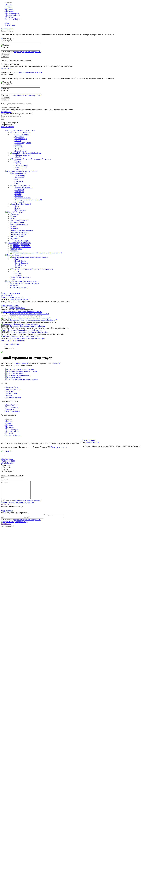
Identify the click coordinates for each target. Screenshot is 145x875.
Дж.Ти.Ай (19, 137)
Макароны (19, 177)
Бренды (8, 7)
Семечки (18, 181)
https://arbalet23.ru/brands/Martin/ (13, 340)
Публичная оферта (12, 411)
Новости (8, 5)
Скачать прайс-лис (12, 15)
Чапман (18, 147)
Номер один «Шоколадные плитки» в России (27, 326)
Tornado (17, 275)
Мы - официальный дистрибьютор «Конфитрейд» (29, 332)
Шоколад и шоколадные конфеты (28, 200)
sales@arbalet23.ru (92, 442)
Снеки (17, 183)
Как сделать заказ (12, 13)
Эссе (16, 149)
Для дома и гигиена (30, 379)
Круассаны (19, 202)
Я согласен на (22, 52)
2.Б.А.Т (17, 157)
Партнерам (9, 11)
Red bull (17, 273)
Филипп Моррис (21, 135)
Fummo (17, 161)
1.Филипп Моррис (22, 155)
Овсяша (17, 267)
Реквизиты (9, 409)
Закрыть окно (6, 68)
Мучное (17, 194)
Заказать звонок (7, 29)
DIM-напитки (20, 210)
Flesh (16, 271)
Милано (18, 145)
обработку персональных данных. (27, 52)
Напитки (17, 377)
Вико (16, 259)
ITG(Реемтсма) (20, 139)
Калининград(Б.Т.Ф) (22, 143)
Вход (7, 23)
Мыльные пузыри (21, 241)
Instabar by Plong (21, 165)
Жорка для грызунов (17, 308)
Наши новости (6, 295)
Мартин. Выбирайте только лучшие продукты (27, 338)
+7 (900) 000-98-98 (23, 72)
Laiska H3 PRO (20, 167)
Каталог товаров (7, 127)
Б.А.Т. (17, 141)
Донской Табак (20, 151)
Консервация (19, 175)
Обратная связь (7, 459)
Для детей (19, 373)
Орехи (17, 179)
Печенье (18, 196)
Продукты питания (29, 371)
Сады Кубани (20, 265)
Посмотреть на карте (59, 447)
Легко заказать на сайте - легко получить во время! (29, 314)
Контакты (9, 17)
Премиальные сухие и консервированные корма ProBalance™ (33, 320)
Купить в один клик (26, 502)
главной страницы (21, 363)
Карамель (19, 190)
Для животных (24, 375)
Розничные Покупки (13, 19)
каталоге (56, 363)
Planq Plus (18, 169)
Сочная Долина (21, 263)
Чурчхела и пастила (22, 198)
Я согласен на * (22, 500)
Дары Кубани (20, 261)
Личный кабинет (12, 405)
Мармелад (19, 192)
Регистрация (10, 25)
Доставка (9, 9)
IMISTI (17, 163)
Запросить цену (21, 522)
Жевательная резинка (23, 188)
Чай (16, 206)
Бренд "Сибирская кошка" (20, 299)
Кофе (17, 208)
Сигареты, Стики (27, 369)
